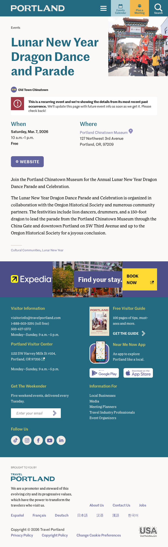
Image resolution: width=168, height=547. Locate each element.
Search (158, 13)
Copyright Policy (55, 535)
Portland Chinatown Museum (104, 132)
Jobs (142, 505)
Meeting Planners (102, 407)
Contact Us (121, 505)
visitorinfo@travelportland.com (36, 318)
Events (15, 27)
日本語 (82, 515)
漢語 (115, 515)
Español (17, 515)
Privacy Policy (22, 535)
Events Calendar (120, 11)
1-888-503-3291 (22, 323)
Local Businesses (102, 395)
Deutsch (61, 515)
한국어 (133, 515)
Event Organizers (102, 418)
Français (39, 515)
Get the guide (126, 333)
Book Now (132, 279)
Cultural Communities (25, 250)
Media (94, 401)
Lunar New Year (52, 250)
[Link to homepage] (38, 8)
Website (29, 162)
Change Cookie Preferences (99, 535)
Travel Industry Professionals (112, 412)
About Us (96, 505)
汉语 (99, 515)
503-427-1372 (21, 329)
